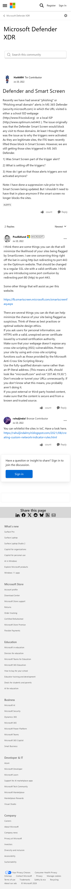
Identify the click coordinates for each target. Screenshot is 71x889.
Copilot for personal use (14, 555)
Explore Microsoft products (16, 566)
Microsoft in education (14, 647)
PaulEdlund (19, 236)
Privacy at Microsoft (13, 838)
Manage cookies (54, 876)
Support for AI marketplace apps (18, 780)
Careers (7, 820)
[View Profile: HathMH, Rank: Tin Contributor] (7, 79)
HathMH (19, 77)
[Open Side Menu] (5, 5)
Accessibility (9, 856)
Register (51, 5)
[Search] (42, 5)
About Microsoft (11, 826)
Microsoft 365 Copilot (13, 740)
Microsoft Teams (11, 734)
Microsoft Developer (13, 768)
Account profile (11, 589)
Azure (6, 763)
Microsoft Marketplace (14, 792)
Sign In (62, 5)
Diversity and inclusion (14, 850)
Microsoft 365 (10, 722)
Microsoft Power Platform (15, 728)
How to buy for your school (16, 670)
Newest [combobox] (60, 226)
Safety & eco (40, 879)
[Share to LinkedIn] (17, 515)
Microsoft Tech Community (16, 786)
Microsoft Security (12, 711)
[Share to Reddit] (36, 515)
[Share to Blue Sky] (42, 515)
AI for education (11, 688)
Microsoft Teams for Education (17, 659)
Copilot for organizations (15, 549)
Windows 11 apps (12, 572)
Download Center (12, 595)
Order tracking (10, 613)
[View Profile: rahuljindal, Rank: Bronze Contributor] (7, 420)
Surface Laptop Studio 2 (14, 543)
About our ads (10, 883)
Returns (7, 607)
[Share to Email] (54, 515)
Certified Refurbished (13, 618)
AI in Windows (10, 561)
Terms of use (9, 879)
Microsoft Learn (11, 774)
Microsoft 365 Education (15, 665)
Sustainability (10, 861)
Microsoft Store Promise (15, 624)
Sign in (19, 474)
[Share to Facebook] (23, 515)
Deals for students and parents (18, 682)
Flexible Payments (12, 630)
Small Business (10, 746)
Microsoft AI (9, 705)
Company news (11, 832)
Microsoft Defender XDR (18, 15)
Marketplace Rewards (14, 798)
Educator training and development (20, 676)
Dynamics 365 (10, 717)
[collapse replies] (35, 234)
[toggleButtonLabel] (65, 15)
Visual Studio (10, 804)
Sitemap (8, 876)
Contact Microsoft (24, 876)
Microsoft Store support (14, 601)
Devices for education (13, 653)
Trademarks (25, 879)
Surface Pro (9, 531)
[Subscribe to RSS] (48, 515)
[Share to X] (29, 515)
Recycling (54, 879)
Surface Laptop (10, 537)
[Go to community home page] (12, 5)
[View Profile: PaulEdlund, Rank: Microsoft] (7, 238)
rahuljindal (19, 418)
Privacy (39, 876)
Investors (8, 844)
